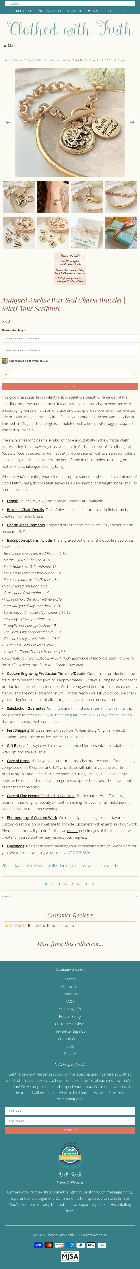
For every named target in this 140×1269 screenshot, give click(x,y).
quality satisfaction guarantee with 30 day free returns (82, 714)
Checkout (117, 11)
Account (75, 11)
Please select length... (15, 330)
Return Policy (70, 1016)
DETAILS (77, 736)
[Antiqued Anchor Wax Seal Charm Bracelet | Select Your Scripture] (70, 122)
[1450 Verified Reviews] (70, 1169)
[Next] (132, 122)
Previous (8, 896)
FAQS (70, 1001)
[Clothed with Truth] (70, 28)
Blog (70, 1046)
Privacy (70, 1053)
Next (134, 896)
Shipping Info (70, 1008)
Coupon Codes (70, 1038)
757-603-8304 (80, 852)
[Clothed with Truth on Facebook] (60, 1174)
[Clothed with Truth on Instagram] (73, 1174)
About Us (70, 993)
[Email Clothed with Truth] (79, 1174)
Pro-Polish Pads (99, 773)
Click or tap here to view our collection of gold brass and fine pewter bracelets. (67, 865)
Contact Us (70, 986)
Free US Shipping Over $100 (38, 11)
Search (70, 979)
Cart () (96, 11)
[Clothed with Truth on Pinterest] (66, 1174)
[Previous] (8, 122)
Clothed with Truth (60, 1235)
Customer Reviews (70, 1023)
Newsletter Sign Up (70, 1031)
